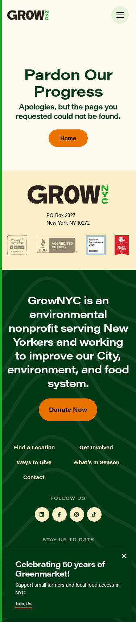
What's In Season (96, 462)
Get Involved (96, 447)
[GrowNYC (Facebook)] (59, 514)
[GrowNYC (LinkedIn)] (42, 514)
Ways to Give (34, 462)
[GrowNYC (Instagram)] (77, 514)
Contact (34, 477)
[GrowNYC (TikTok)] (94, 514)
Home (68, 138)
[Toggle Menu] (120, 15)
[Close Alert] (124, 555)
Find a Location (34, 447)
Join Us (23, 603)
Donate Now (68, 409)
